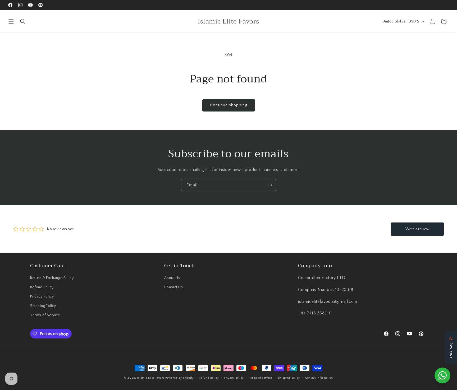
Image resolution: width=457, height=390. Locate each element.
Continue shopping (228, 105)
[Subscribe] (270, 185)
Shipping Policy (43, 306)
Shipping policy (289, 377)
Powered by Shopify (179, 377)
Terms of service (260, 377)
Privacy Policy (42, 296)
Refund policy (209, 377)
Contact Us (173, 287)
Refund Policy (42, 287)
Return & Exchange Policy (52, 278)
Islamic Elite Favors (150, 377)
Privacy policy (234, 377)
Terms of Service (45, 315)
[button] (11, 21)
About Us (172, 278)
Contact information (319, 377)
